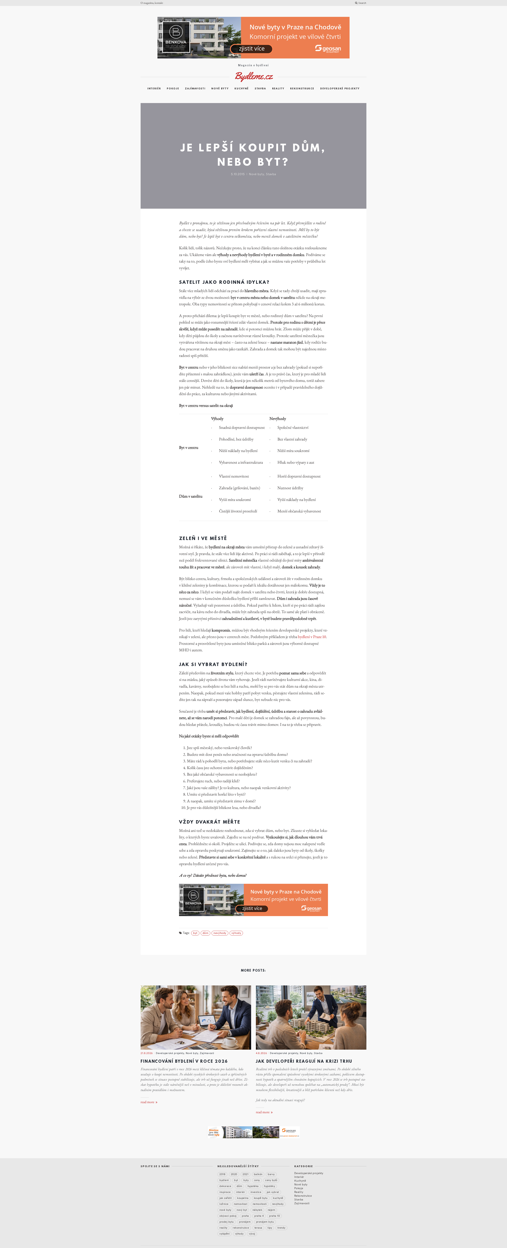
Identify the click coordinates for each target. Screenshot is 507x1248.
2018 (222, 1174)
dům (206, 933)
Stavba (260, 88)
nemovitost (240, 1204)
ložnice (224, 1204)
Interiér (154, 88)
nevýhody (219, 933)
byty (246, 1180)
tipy (270, 1227)
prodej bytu (226, 1221)
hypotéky (269, 1186)
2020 (234, 1174)
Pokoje (173, 88)
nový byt (242, 1210)
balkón (258, 1174)
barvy (271, 1174)
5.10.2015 (238, 174)
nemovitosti (260, 1204)
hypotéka (253, 1186)
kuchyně (278, 1198)
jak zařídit (225, 1198)
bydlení (224, 1180)
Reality (278, 88)
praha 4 (259, 1215)
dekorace (225, 1186)
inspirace (225, 1192)
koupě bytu (261, 1198)
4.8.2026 (261, 1053)
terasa (258, 1227)
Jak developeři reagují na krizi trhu (304, 1062)
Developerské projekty (340, 88)
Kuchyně (241, 88)
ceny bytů (271, 1180)
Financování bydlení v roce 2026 (184, 1062)
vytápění (224, 1233)
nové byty (225, 1210)
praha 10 (274, 1215)
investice (256, 1192)
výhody (236, 933)
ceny (257, 1180)
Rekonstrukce (302, 88)
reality (223, 1227)
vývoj (252, 1233)
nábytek (257, 1210)
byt (195, 933)
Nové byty (220, 88)
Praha (245, 1215)
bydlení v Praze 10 (312, 636)
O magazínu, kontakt (152, 3)
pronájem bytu (265, 1221)
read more (148, 1102)
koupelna (242, 1198)
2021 (245, 1174)
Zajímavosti (195, 88)
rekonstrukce (241, 1227)
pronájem (245, 1221)
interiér (240, 1192)
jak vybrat (273, 1192)
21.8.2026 (147, 1053)
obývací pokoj (227, 1215)
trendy (281, 1227)
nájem (271, 1210)
